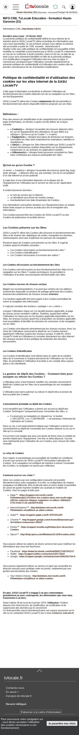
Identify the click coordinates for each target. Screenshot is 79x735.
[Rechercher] (64, 7)
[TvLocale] (37, 6)
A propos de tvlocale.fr (19, 695)
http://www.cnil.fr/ (31, 29)
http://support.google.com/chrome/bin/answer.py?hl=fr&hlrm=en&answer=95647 (42, 521)
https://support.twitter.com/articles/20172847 (41, 554)
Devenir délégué (16, 703)
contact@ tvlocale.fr (62, 613)
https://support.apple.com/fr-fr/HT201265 (41, 515)
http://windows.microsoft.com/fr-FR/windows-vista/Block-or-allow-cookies (37, 508)
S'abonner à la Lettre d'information (41, 712)
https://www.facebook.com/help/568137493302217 (48, 551)
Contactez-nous (15, 687)
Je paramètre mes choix (62, 723)
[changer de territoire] (55, 7)
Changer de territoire (67, 12)
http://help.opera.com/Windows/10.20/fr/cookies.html (47, 534)
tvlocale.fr (13, 677)
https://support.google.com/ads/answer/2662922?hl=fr (47, 556)
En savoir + (12, 691)
